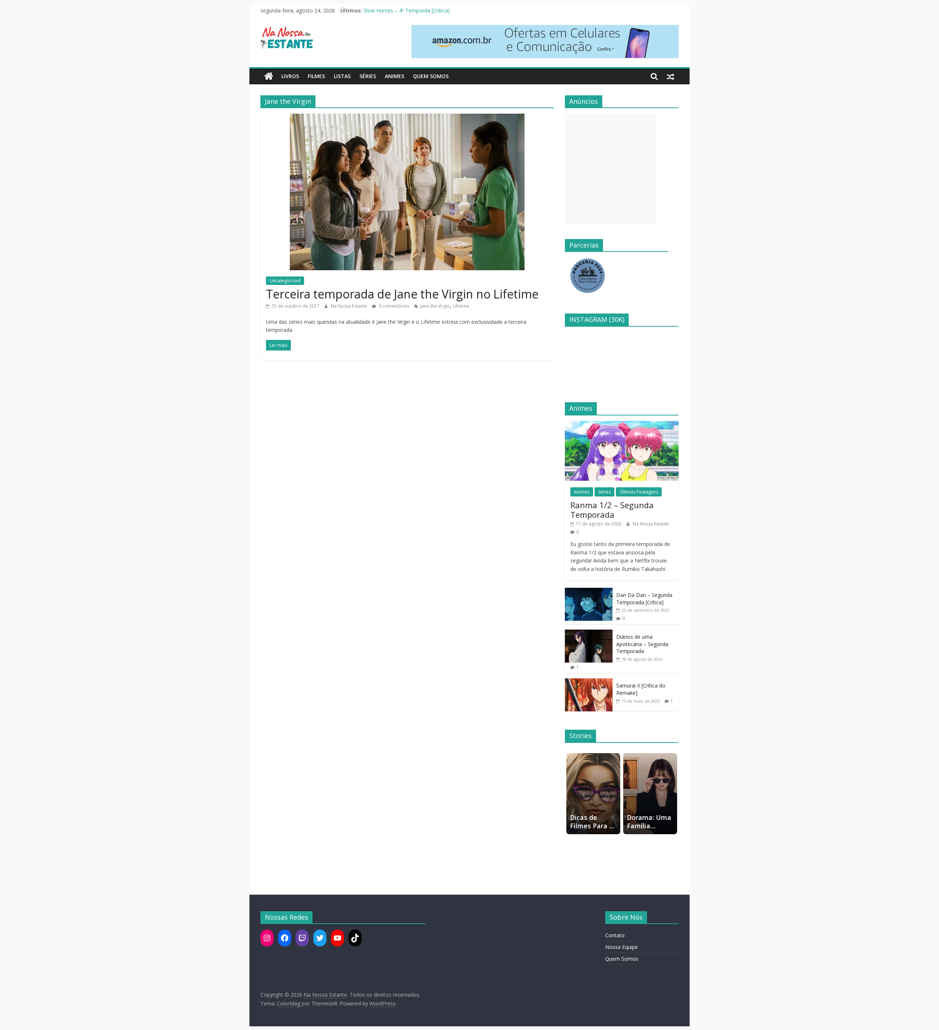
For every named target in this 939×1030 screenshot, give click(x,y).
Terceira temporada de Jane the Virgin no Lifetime (402, 294)
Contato (615, 935)
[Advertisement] (611, 169)
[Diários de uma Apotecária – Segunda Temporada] (589, 633)
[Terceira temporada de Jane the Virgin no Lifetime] (407, 118)
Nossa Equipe (621, 946)
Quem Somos (431, 76)
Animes (394, 76)
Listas (342, 76)
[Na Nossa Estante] (268, 76)
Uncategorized (285, 281)
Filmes (316, 76)
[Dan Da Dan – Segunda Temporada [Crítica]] (589, 591)
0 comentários (393, 306)
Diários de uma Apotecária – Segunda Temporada (642, 644)
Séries (367, 76)
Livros (290, 76)
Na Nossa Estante (349, 306)
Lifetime (461, 306)
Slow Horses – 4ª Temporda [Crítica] (406, 10)
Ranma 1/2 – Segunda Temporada (612, 509)
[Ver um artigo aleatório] (670, 76)
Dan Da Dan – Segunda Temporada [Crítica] (644, 598)
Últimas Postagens (639, 492)
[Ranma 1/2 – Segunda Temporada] (622, 424)
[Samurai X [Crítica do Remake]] (589, 682)
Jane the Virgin (435, 306)
